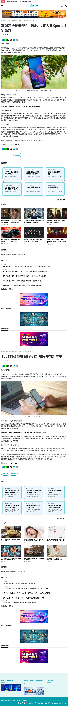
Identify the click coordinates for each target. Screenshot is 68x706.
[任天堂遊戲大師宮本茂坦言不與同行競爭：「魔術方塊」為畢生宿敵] (34, 213)
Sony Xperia (11, 48)
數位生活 (17, 155)
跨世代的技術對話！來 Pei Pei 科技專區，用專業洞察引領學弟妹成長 (28, 1)
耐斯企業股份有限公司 (11, 191)
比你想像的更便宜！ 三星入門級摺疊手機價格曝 (24, 106)
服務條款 (55, 703)
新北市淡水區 (52, 170)
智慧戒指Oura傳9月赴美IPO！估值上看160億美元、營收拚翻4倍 (33, 240)
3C (6, 20)
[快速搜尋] (66, 6)
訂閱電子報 (62, 703)
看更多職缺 (60, 200)
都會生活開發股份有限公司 (33, 191)
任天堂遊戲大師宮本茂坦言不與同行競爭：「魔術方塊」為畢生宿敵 (34, 221)
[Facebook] (19, 703)
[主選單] (2, 6)
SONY (10, 155)
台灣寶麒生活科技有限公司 (33, 176)
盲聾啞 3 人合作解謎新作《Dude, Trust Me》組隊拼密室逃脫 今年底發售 (56, 241)
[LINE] (25, 703)
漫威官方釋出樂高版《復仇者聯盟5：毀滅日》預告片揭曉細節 (56, 221)
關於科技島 (32, 703)
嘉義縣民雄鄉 (9, 185)
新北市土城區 (30, 170)
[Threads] (27, 703)
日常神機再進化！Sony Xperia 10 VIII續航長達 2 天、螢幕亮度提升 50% (11, 221)
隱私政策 (48, 703)
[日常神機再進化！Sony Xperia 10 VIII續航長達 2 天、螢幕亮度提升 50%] (11, 213)
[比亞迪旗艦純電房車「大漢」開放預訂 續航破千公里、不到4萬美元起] (11, 232)
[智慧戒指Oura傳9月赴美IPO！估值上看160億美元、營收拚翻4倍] (34, 232)
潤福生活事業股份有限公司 (55, 176)
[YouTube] (21, 703)
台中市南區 (8, 170)
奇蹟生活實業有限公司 (11, 176)
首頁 (3, 20)
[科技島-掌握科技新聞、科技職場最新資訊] (34, 5)
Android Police (14, 144)
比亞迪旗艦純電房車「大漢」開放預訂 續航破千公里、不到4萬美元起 (11, 240)
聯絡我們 (40, 703)
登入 (11, 254)
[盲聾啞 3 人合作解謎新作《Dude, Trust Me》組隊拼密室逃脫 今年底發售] (57, 232)
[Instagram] (23, 703)
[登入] (62, 6)
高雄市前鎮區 (30, 185)
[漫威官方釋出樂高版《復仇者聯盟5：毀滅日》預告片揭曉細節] (57, 213)
